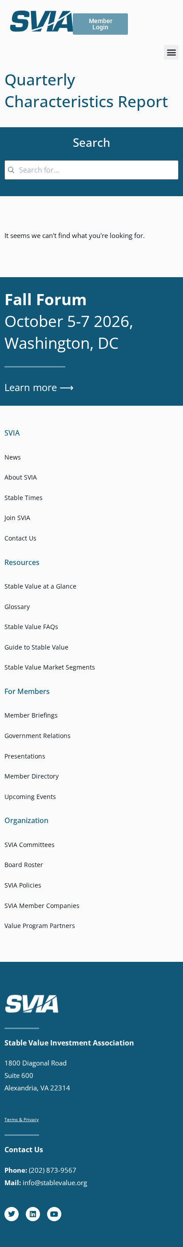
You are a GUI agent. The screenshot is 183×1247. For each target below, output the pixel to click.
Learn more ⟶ (39, 387)
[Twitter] (11, 1214)
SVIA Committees (29, 844)
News (12, 457)
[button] (171, 52)
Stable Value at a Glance (40, 586)
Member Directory (31, 776)
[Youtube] (54, 1214)
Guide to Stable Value (36, 647)
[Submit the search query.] (11, 169)
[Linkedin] (33, 1214)
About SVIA (20, 477)
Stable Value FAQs (31, 626)
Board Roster (23, 864)
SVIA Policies (22, 885)
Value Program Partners (39, 925)
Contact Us (20, 538)
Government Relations (37, 735)
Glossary (17, 606)
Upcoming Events (30, 796)
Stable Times (23, 497)
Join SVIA (17, 517)
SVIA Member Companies (42, 905)
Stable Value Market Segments (49, 667)
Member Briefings (31, 715)
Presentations (24, 756)
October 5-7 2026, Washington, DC (68, 321)
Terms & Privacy (21, 1119)
